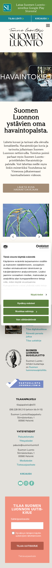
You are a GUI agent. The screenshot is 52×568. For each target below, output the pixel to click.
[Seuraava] (39, 237)
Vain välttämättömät (26, 319)
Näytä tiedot (37, 294)
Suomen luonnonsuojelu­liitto (36, 368)
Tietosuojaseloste (26, 464)
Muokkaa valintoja (24, 311)
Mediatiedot (26, 460)
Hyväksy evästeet (26, 303)
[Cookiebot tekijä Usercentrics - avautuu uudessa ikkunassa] (37, 247)
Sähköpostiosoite (20, 519)
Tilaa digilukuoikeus (36, 329)
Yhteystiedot (25, 440)
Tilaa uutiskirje (33, 340)
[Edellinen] (13, 237)
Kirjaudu (26, 474)
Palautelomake (26, 436)
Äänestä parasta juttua (34, 334)
